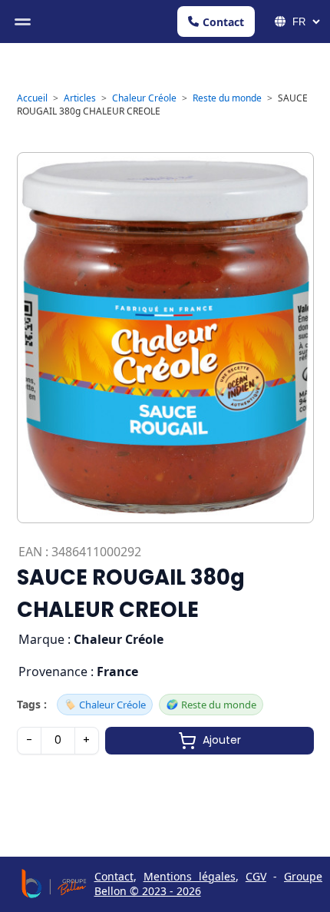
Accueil (32, 97)
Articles (80, 97)
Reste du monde (227, 97)
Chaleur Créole (144, 97)
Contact (223, 22)
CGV (256, 876)
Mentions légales (190, 876)
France (117, 671)
